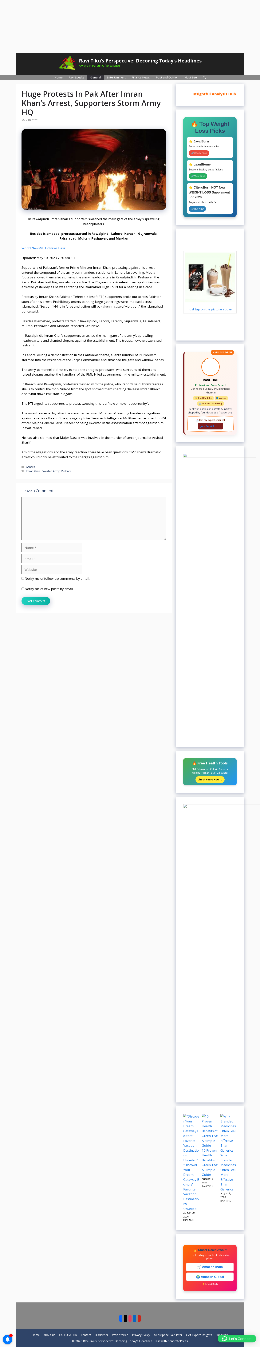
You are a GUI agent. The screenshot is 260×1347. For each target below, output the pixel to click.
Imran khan (33, 471)
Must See (190, 77)
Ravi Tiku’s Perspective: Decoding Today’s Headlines (140, 60)
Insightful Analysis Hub (212, 94)
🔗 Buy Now (197, 209)
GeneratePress (177, 1341)
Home (58, 77)
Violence (66, 471)
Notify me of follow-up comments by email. (57, 578)
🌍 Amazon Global (210, 1277)
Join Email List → (210, 426)
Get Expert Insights (199, 1335)
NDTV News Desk (52, 248)
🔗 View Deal (198, 176)
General (95, 77)
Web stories (120, 1335)
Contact (86, 1335)
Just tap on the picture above (210, 309)
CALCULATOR (68, 1335)
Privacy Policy (141, 1335)
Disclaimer (101, 1335)
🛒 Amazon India (210, 1267)
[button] (237, 1338)
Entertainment (116, 77)
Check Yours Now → (210, 779)
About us (49, 1335)
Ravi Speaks (76, 77)
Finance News (141, 77)
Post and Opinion (167, 77)
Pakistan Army (50, 471)
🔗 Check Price (199, 153)
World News (31, 248)
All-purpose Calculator (168, 1335)
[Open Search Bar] (204, 77)
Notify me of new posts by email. (49, 589)
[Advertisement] (130, 26)
